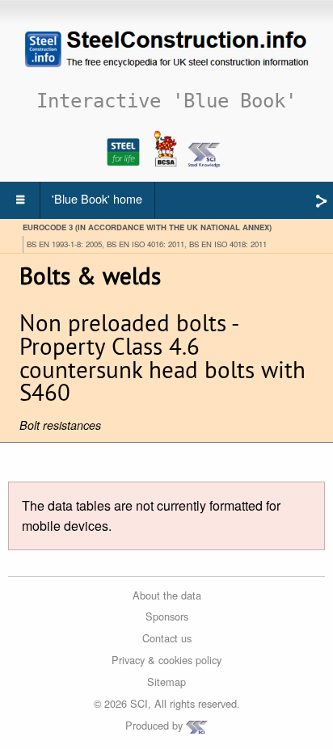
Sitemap (166, 681)
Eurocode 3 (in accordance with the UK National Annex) (147, 227)
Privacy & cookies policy (166, 659)
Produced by (155, 725)
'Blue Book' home (97, 198)
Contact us (167, 638)
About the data (167, 595)
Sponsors (166, 616)
